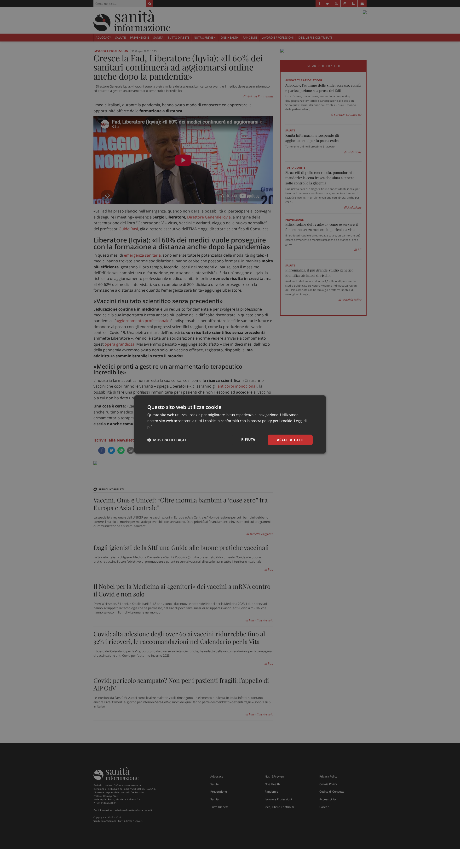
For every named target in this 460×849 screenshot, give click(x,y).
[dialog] (230, 424)
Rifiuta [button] (248, 439)
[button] (166, 439)
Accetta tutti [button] (290, 439)
